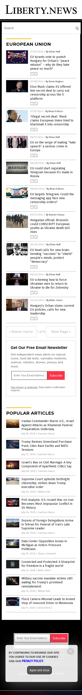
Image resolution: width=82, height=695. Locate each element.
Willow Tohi (44, 491)
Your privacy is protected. (24, 387)
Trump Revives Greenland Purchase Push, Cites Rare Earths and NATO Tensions (46, 445)
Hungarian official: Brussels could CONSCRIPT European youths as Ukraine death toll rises (50, 226)
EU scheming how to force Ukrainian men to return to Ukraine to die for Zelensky (49, 283)
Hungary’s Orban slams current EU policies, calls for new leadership (52, 309)
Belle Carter (44, 570)
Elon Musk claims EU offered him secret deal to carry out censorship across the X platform (50, 93)
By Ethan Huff (53, 51)
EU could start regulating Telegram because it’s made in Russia (51, 172)
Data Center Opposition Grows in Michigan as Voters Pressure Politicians (44, 545)
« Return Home (21, 332)
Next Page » (60, 332)
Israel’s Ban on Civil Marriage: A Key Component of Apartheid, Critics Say (46, 464)
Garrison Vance (46, 433)
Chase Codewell (47, 553)
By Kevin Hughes (54, 81)
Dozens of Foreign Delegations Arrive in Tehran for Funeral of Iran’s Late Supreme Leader (47, 524)
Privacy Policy (32, 661)
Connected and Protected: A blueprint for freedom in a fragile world (48, 564)
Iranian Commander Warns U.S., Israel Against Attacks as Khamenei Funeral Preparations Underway (47, 425)
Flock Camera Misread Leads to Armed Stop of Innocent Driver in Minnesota (48, 601)
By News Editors (54, 111)
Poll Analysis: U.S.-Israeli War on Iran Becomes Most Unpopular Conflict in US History (47, 504)
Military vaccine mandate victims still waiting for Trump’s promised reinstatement (47, 582)
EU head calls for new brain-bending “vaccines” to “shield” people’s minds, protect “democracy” (51, 256)
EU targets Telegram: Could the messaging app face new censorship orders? (52, 198)
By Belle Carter (54, 300)
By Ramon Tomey (55, 214)
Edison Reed (44, 607)
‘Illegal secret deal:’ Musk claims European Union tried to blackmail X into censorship (51, 120)
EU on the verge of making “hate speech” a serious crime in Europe (53, 146)
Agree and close (39, 670)
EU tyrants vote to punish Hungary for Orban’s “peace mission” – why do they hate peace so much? (49, 63)
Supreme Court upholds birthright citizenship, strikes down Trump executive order (45, 483)
